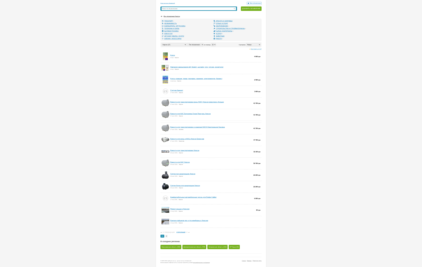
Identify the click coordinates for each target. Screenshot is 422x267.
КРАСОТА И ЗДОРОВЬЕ (224, 21)
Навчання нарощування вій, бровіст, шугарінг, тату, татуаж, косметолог (196, 67)
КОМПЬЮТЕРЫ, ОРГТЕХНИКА (174, 26)
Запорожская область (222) (217, 247)
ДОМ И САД (168, 33)
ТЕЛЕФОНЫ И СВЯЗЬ (171, 28)
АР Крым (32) (234, 247)
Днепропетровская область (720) (194, 247)
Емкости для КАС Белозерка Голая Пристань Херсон (190, 114)
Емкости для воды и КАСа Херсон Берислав (187, 139)
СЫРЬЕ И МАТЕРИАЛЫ (224, 31)
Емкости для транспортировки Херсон (184, 150)
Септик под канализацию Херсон (182, 174)
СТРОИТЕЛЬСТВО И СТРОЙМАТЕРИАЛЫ (230, 28)
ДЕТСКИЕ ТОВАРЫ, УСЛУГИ (174, 36)
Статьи (244, 260)
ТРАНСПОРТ (168, 21)
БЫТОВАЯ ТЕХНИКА (171, 31)
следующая (180, 232)
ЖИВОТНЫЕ (220, 36)
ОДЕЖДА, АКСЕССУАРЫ (172, 38)
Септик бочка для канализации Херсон (185, 185)
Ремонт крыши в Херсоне (179, 209)
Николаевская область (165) (171, 247)
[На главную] (161, 16)
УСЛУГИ (218, 33)
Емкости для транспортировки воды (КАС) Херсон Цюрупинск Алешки (197, 102)
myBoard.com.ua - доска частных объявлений (179, 260)
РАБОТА (219, 38)
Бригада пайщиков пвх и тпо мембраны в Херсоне (189, 220)
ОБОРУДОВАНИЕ (222, 26)
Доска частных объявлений (167, 3)
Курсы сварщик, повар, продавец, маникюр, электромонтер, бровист (196, 79)
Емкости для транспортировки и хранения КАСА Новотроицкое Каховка (197, 127)
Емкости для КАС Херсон (180, 162)
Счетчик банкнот (176, 90)
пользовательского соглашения (201, 262)
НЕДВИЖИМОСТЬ (170, 23)
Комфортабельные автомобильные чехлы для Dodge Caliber (193, 197)
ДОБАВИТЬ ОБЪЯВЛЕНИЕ (251, 8)
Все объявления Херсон (172, 16)
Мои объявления (255, 3)
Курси (172, 55)
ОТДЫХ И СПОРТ (222, 23)
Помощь (249, 260)
